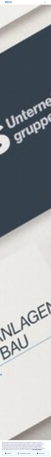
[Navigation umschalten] (45, 2)
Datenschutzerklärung (37, 449)
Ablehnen (9, 453)
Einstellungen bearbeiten (25, 453)
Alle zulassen (42, 453)
